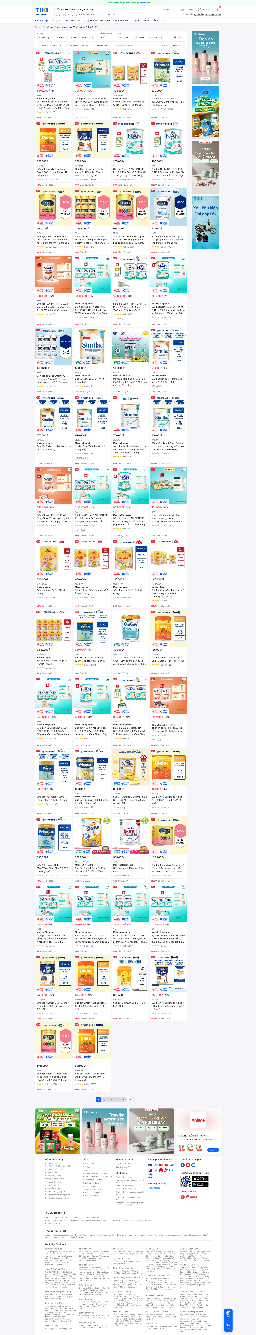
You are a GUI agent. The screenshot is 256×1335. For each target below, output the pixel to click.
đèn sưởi (191, 1315)
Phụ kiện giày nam (91, 1306)
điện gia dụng (60, 14)
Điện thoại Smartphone (54, 1294)
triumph (136, 1235)
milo (117, 1235)
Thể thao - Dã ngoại (157, 1256)
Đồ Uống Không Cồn (126, 1323)
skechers (123, 1235)
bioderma (106, 1235)
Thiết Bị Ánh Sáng (195, 1297)
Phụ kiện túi (103, 1318)
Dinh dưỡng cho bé (57, 1258)
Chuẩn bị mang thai (57, 1264)
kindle (151, 1235)
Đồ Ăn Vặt (121, 1321)
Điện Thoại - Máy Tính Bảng (58, 1291)
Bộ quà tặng (123, 1325)
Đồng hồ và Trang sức (123, 1268)
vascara (48, 1235)
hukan (64, 1237)
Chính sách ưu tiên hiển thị (126, 1189)
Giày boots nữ (87, 1292)
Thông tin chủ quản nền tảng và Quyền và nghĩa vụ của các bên (130, 1204)
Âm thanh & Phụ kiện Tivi (189, 1252)
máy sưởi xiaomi (197, 1323)
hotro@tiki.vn (65, 1195)
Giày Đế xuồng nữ (94, 1294)
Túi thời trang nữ (86, 1313)
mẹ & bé (78, 14)
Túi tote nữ (93, 1318)
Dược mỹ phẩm (66, 1321)
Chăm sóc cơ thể (56, 1310)
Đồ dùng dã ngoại (195, 1270)
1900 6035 (56, 1224)
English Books (159, 1329)
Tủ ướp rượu (204, 1260)
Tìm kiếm (166, 9)
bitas (205, 1235)
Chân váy (95, 1256)
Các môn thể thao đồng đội (195, 1278)
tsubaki (80, 1237)
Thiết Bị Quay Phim (193, 1305)
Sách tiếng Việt (152, 1326)
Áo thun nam (84, 1268)
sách (104, 14)
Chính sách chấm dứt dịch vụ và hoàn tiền (130, 1198)
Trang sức (116, 1271)
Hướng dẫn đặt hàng (53, 1176)
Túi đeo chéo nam (92, 1325)
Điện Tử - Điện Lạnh (189, 1249)
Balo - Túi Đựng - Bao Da (194, 1301)
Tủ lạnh (187, 1254)
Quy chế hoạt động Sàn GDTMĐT (128, 1164)
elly (112, 1235)
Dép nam (91, 1304)
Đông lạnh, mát (61, 1276)
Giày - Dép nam (86, 1299)
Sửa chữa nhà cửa (123, 1297)
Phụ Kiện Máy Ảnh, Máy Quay (191, 1294)
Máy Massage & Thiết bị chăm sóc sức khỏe (60, 1311)
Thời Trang (167, 1252)
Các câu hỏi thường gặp (54, 1169)
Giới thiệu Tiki (88, 1164)
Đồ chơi (69, 1252)
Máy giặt (187, 1256)
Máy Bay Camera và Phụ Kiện (194, 1306)
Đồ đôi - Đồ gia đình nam (96, 1274)
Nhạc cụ (130, 1305)
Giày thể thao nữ (199, 1283)
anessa (172, 1235)
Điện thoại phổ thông (58, 1297)
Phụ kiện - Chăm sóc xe (155, 1315)
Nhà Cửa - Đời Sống (122, 1291)
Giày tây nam (96, 1302)
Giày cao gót (84, 1288)
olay (185, 1235)
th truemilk (72, 1235)
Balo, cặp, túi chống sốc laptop (128, 1253)
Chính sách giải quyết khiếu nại (95, 1180)
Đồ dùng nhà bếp (52, 1329)
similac (191, 1235)
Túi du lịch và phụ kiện (125, 1252)
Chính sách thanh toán (124, 1186)
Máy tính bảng (55, 1299)
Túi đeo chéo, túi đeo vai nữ (89, 1316)
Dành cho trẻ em (56, 1283)
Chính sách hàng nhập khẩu (56, 1192)
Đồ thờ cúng (121, 1305)
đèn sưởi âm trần (190, 1330)
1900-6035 (56, 1164)
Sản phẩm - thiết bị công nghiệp (161, 1265)
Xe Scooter (166, 1317)
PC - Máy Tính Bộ (123, 1287)
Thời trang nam (86, 1265)
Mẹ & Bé (160, 1260)
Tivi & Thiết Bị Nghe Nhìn (159, 1268)
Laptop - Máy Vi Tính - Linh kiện (128, 1277)
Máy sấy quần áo (191, 1260)
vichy (70, 1237)
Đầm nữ (88, 1252)
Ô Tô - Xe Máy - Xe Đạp (157, 1312)
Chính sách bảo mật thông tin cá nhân (97, 1177)
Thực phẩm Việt (65, 1274)
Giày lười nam (84, 1302)
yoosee (179, 1235)
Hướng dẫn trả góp (52, 1188)
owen (86, 1235)
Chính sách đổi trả (52, 1185)
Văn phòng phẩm (165, 1326)
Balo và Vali (118, 1249)
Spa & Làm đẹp (162, 1301)
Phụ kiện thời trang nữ (121, 1261)
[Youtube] (188, 1165)
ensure (92, 1235)
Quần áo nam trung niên (93, 1278)
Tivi (185, 1258)
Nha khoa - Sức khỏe (160, 1305)
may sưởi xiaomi (191, 1321)
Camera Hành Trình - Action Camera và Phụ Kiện (194, 1299)
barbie (80, 1235)
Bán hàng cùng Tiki (123, 1167)
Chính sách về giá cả (124, 1177)
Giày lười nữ (99, 1292)
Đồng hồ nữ (126, 1271)
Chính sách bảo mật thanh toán (95, 1173)
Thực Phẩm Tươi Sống (55, 1269)
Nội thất (124, 1299)
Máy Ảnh (200, 1307)
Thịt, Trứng (57, 1272)
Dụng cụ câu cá (191, 1276)
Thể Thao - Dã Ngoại (189, 1265)
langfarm (56, 1237)
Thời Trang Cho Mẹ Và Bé (55, 1252)
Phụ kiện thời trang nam (127, 1262)
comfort (198, 1235)
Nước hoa (54, 1319)
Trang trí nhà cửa (119, 1294)
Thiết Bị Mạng (125, 1285)
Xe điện (169, 1315)
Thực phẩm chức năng (58, 1308)
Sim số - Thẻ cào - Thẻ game (165, 1307)
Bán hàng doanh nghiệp (92, 1193)
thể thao (111, 14)
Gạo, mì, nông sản (58, 1278)
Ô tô (159, 1317)
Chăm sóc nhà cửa (60, 1287)
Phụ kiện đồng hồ (123, 1273)
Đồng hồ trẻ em (137, 1273)
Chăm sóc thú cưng (120, 1315)
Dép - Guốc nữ (95, 1288)
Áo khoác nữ (97, 1254)
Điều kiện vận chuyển (91, 1196)
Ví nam (81, 1325)
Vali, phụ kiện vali (136, 1254)
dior (54, 1235)
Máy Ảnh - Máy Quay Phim (192, 1291)
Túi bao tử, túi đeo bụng (99, 1327)
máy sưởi (183, 1315)
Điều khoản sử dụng (91, 1183)
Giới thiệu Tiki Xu (89, 1186)
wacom (165, 1235)
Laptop (134, 1287)
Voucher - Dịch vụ (154, 1296)
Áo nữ (81, 1252)
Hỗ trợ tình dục (64, 1319)
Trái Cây (48, 1272)
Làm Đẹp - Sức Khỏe (54, 1303)
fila (74, 1237)
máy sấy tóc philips (196, 1317)
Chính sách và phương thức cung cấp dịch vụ (130, 1193)
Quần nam (94, 1268)
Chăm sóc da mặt (52, 1306)
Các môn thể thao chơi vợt (195, 1279)
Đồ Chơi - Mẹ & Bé (53, 1249)
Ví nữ (103, 1316)
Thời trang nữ (85, 1249)
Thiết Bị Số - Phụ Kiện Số (157, 1275)
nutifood (144, 1235)
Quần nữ (95, 1252)
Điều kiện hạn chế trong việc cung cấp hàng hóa (130, 1181)
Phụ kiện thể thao (194, 1272)
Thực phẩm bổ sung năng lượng (195, 1284)
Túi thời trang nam (87, 1322)
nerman (158, 1235)
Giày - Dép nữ (85, 1285)
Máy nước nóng (194, 1258)
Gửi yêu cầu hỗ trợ (52, 1172)
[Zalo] (193, 1165)
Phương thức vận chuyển (54, 1179)
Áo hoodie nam (89, 1272)
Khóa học (166, 1299)
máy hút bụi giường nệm (194, 1324)
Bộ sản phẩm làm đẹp (59, 1320)
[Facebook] (183, 1165)
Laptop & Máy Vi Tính (164, 1264)
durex (99, 1235)
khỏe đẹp (87, 14)
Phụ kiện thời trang (121, 1258)
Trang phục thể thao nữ (188, 1268)
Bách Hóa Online (120, 1312)
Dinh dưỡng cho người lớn (59, 1260)
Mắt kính (133, 1261)
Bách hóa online (157, 1262)
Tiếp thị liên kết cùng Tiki (93, 1189)
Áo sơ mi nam (94, 1270)
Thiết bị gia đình (66, 1329)
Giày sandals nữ (92, 1290)
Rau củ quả (53, 1274)
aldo (130, 1235)
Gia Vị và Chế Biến (124, 1319)
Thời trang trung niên (91, 1260)
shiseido (48, 1237)
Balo (114, 1252)
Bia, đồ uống (54, 1281)
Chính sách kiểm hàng (53, 1182)
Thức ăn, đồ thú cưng (58, 1285)
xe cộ (70, 14)
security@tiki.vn (64, 1198)
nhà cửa (96, 14)
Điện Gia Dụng (52, 1325)
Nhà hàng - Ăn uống (158, 1303)
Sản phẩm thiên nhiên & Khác (58, 1314)
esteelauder (62, 1235)
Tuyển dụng (88, 1170)
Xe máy (153, 1317)
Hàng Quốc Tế (152, 1249)
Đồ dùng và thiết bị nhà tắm (128, 1301)
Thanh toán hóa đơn (153, 1299)
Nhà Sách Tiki (152, 1323)
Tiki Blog (86, 1167)
